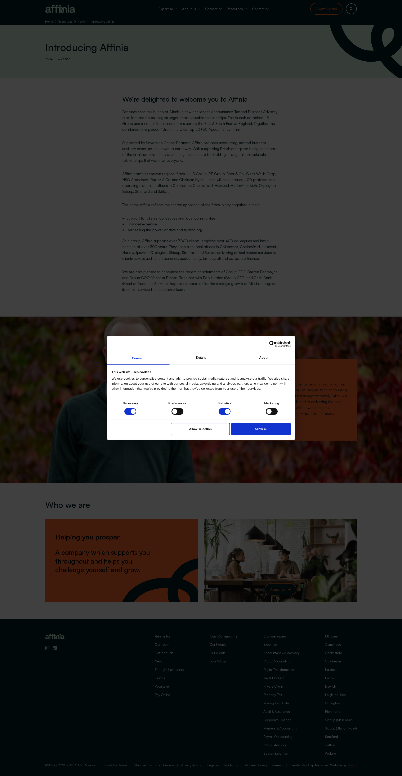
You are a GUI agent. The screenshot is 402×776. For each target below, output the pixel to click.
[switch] (177, 411)
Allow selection (200, 429)
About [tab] (263, 357)
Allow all (261, 429)
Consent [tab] (138, 358)
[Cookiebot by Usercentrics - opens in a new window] (272, 344)
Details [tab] (201, 357)
